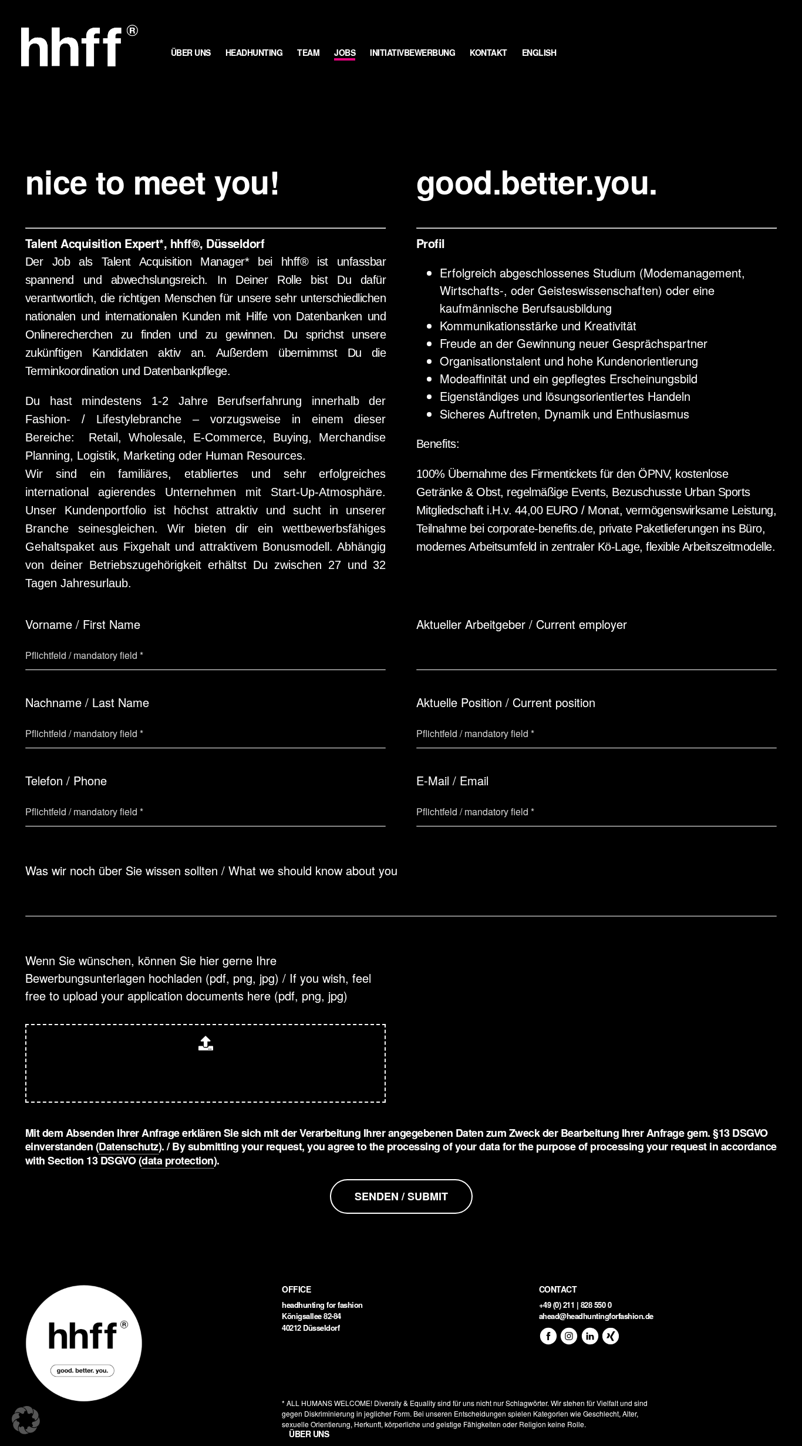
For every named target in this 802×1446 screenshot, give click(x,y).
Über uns (309, 1434)
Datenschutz (129, 1146)
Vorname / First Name (82, 623)
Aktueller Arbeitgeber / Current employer (521, 623)
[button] (26, 1420)
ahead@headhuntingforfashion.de (596, 1315)
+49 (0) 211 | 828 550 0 (575, 1304)
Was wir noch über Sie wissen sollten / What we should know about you (211, 870)
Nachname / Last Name (87, 702)
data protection (177, 1160)
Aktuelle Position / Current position (505, 702)
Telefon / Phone (66, 780)
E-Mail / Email (452, 780)
